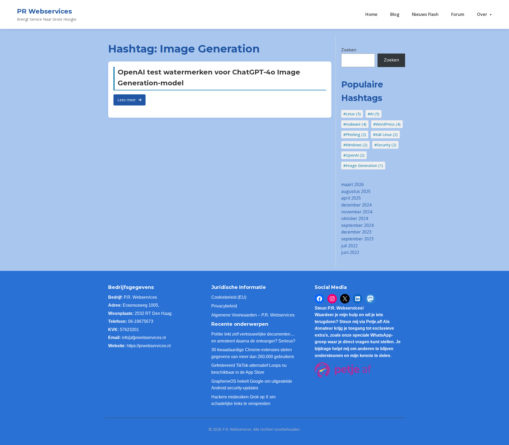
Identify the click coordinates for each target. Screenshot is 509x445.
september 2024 (357, 225)
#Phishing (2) (354, 134)
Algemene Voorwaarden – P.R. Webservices (253, 315)
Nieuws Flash (425, 14)
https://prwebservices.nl (149, 345)
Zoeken (348, 50)
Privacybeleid (224, 306)
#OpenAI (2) (354, 155)
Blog (394, 14)
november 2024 (356, 212)
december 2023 (356, 232)
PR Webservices (44, 11)
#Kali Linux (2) (385, 134)
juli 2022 (349, 246)
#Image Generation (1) (363, 165)
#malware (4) (354, 124)
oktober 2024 (354, 218)
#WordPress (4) (387, 124)
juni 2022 (350, 252)
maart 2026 (352, 184)
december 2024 (356, 205)
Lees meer (127, 99)
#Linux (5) (352, 113)
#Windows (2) (355, 144)
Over (482, 14)
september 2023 (357, 239)
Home (371, 14)
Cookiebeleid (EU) (228, 297)
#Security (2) (385, 144)
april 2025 (351, 198)
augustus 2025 (356, 191)
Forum (457, 14)
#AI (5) (373, 113)
